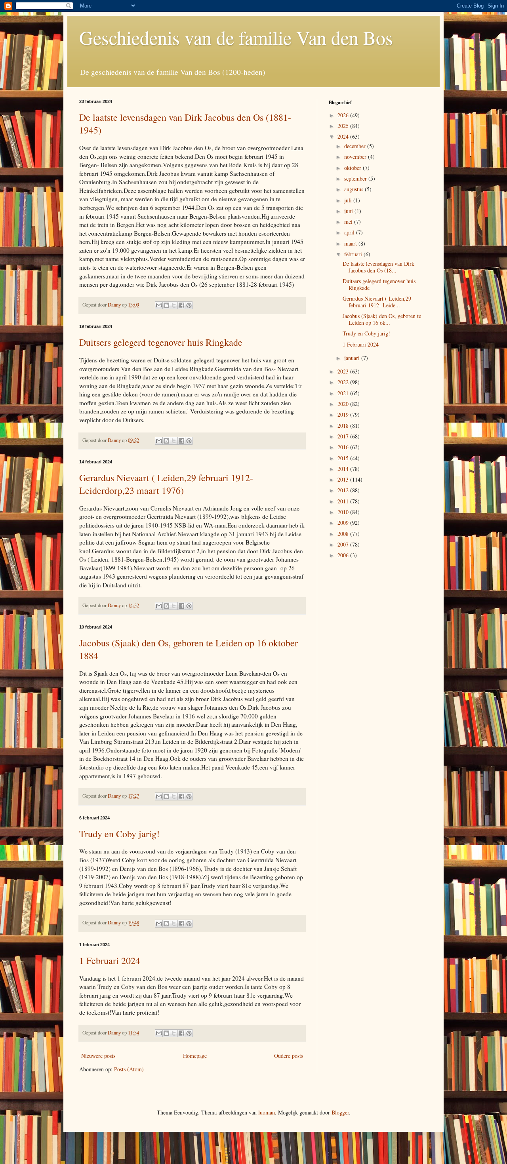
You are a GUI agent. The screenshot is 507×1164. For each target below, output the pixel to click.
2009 (343, 522)
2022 (343, 382)
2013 (343, 479)
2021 (343, 393)
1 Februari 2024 (109, 960)
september (356, 178)
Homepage (195, 1055)
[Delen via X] (174, 305)
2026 (343, 115)
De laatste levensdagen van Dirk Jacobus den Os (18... (378, 267)
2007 (343, 544)
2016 (343, 447)
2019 (343, 414)
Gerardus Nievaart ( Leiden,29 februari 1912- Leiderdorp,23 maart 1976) (166, 484)
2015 (343, 458)
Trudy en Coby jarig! (119, 833)
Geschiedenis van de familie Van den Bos (236, 37)
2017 (343, 436)
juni (349, 211)
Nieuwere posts (98, 1055)
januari (352, 358)
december (355, 146)
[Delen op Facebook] (181, 305)
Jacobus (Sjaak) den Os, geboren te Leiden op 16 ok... (382, 319)
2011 (343, 501)
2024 (343, 136)
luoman (266, 1112)
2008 (343, 533)
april (350, 232)
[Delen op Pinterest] (189, 305)
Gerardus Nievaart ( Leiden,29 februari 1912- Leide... (377, 302)
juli (348, 200)
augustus (354, 189)
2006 (343, 555)
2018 (343, 425)
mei (349, 221)
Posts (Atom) (129, 1069)
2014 (343, 468)
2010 (343, 512)
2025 (343, 126)
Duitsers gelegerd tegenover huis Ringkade (160, 342)
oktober (353, 167)
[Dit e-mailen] (159, 305)
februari (354, 254)
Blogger (340, 1112)
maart (351, 243)
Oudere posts (288, 1055)
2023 (343, 371)
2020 (343, 404)
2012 (343, 490)
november (356, 156)
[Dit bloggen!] (166, 305)
